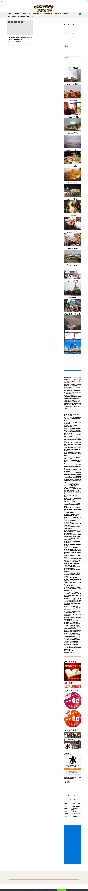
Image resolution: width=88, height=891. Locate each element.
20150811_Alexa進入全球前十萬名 (72, 608)
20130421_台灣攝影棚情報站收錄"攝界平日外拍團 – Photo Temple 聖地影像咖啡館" (71, 485)
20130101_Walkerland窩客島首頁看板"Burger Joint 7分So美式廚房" (72, 462)
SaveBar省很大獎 (68, 650)
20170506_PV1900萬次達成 (71, 644)
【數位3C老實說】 (36, 13)
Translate (75, 34)
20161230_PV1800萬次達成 (71, 643)
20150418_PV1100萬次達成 (71, 592)
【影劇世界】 (57, 13)
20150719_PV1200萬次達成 (71, 606)
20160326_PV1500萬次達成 (71, 622)
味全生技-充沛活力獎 (69, 652)
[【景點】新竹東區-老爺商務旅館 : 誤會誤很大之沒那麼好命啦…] (20, 27)
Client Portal (12, 16)
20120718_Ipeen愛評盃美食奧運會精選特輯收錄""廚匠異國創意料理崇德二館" (72, 419)
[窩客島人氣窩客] (73, 709)
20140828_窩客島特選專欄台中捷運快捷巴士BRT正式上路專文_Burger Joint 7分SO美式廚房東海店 (72, 560)
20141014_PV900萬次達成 (70, 577)
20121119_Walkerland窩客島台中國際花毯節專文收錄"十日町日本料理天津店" (72, 444)
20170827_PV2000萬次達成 (71, 646)
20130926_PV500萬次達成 (70, 512)
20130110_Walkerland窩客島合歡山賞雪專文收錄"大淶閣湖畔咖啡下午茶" (72, 466)
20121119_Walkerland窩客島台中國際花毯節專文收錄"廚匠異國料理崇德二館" (72, 449)
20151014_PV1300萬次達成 (71, 609)
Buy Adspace (21, 16)
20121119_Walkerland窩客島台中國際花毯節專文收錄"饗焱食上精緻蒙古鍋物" (72, 454)
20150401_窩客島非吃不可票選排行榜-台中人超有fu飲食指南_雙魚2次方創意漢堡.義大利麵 (72, 589)
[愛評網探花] (73, 688)
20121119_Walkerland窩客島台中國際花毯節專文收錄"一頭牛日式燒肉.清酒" (72, 439)
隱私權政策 (65, 13)
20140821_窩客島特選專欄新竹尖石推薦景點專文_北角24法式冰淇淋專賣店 (72, 552)
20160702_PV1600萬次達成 (71, 633)
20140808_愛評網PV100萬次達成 (72, 549)
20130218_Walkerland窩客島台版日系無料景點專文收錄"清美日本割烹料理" (72, 481)
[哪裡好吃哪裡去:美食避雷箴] (44, 9)
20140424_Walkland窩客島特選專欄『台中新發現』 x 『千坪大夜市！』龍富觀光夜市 (72, 532)
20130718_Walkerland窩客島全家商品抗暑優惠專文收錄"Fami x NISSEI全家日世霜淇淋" (72, 500)
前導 (28, 16)
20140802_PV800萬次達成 (71, 547)
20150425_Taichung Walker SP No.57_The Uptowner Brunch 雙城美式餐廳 (72, 595)
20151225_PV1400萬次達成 (71, 620)
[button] (31, 16)
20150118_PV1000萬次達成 (71, 585)
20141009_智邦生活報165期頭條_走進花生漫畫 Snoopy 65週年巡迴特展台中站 (72, 574)
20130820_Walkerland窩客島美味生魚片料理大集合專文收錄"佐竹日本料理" (72, 504)
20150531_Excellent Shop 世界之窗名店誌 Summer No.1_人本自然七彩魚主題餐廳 (72, 603)
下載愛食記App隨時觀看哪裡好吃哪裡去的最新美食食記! (72, 778)
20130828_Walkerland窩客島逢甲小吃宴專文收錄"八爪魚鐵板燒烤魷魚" (72, 509)
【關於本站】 (17, 13)
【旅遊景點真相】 (47, 13)
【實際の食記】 (25, 13)
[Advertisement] (74, 844)
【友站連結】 (9, 13)
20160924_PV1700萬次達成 (71, 638)
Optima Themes (21, 881)
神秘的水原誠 (18, 41)
